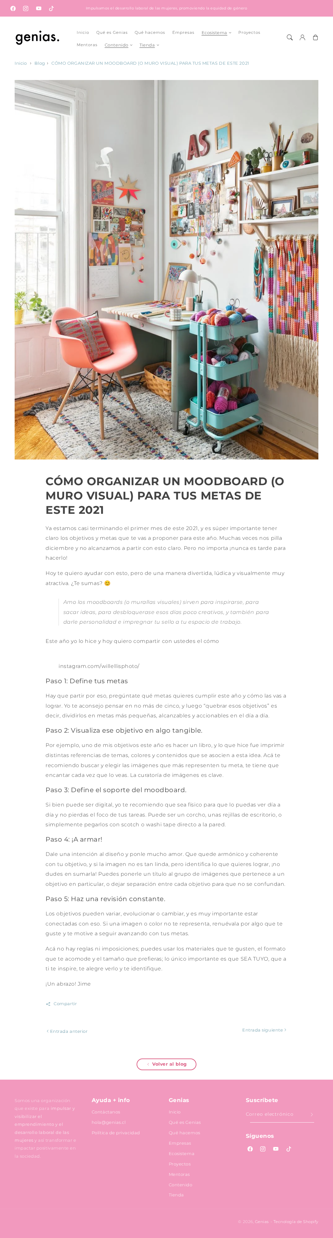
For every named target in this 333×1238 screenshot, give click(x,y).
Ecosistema (214, 32)
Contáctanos (106, 1111)
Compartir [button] (65, 1003)
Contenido (116, 44)
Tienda (147, 44)
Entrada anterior (68, 1031)
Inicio (21, 63)
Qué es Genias (185, 1122)
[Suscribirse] (311, 1115)
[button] (289, 37)
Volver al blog (169, 1064)
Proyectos (180, 1163)
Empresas (180, 1143)
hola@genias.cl (109, 1122)
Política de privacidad (116, 1132)
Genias (262, 1221)
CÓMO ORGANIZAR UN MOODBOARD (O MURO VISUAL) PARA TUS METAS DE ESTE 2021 (150, 63)
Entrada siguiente (263, 1029)
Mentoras (179, 1174)
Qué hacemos (184, 1132)
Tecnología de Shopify (295, 1221)
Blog (39, 63)
